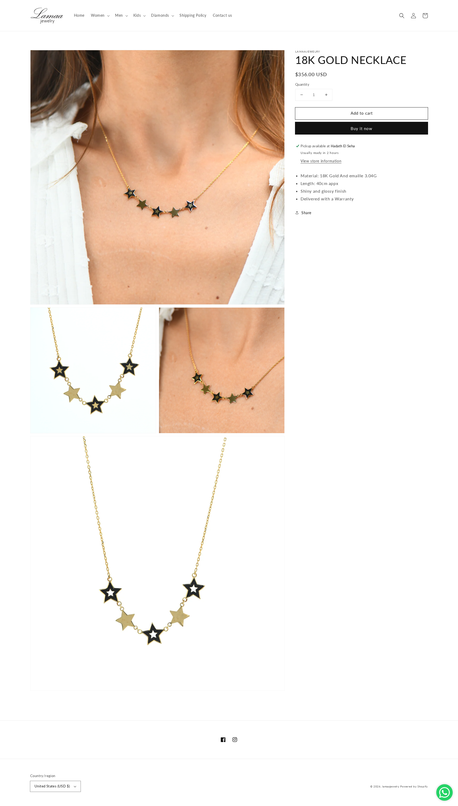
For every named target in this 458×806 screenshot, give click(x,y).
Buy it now (361, 128)
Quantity (302, 84)
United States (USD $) (52, 786)
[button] (402, 15)
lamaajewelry (390, 786)
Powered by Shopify (414, 786)
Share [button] (306, 212)
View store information (321, 161)
